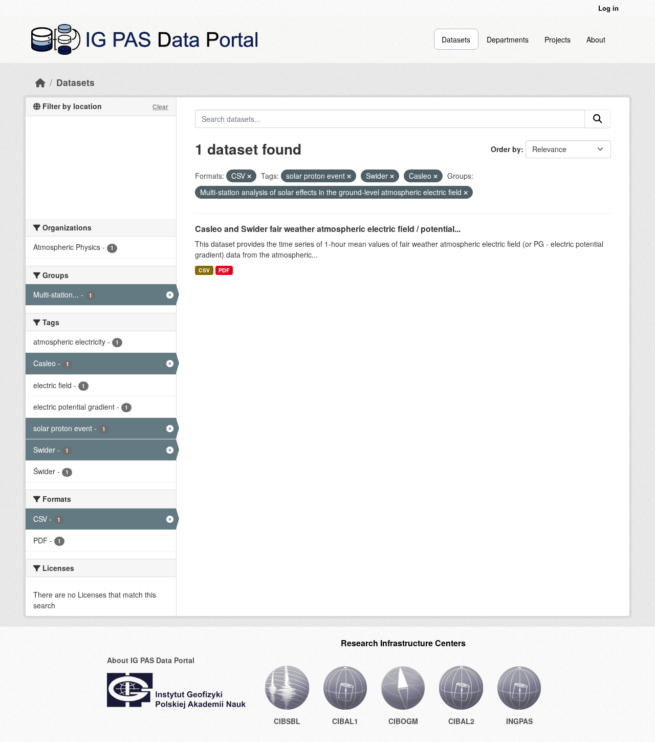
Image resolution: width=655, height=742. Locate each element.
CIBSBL (287, 721)
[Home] (40, 82)
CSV (204, 270)
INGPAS (519, 721)
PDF (224, 270)
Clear (160, 106)
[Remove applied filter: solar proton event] (349, 176)
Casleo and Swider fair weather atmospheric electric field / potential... (328, 229)
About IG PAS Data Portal (150, 660)
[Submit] (597, 119)
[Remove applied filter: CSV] (249, 176)
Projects (557, 39)
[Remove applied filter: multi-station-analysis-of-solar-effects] (466, 192)
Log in (608, 8)
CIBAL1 (345, 721)
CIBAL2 (461, 721)
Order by (506, 149)
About (595, 39)
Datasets (456, 39)
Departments (508, 39)
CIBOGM (403, 721)
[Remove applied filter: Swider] (392, 176)
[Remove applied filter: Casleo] (435, 176)
